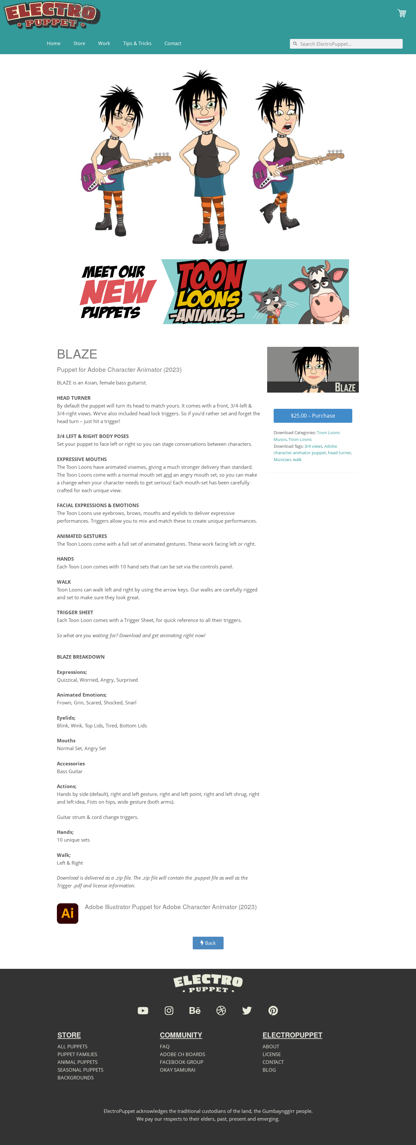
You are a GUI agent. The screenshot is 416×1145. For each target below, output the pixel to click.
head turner (339, 453)
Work (104, 43)
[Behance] (195, 1010)
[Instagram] (169, 1010)
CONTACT (273, 1062)
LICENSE (272, 1054)
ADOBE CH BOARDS (182, 1054)
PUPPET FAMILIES (77, 1054)
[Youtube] (143, 1010)
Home (53, 43)
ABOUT (271, 1046)
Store (79, 43)
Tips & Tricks (137, 43)
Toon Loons (300, 439)
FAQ (165, 1046)
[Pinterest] (273, 1010)
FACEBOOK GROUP (181, 1062)
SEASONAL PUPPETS (80, 1069)
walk (297, 459)
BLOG (269, 1069)
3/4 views (313, 446)
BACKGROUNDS (76, 1077)
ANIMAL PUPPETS (78, 1062)
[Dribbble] (221, 1010)
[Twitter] (247, 1010)
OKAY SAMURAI (177, 1069)
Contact (172, 43)
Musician (282, 459)
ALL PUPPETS (72, 1046)
